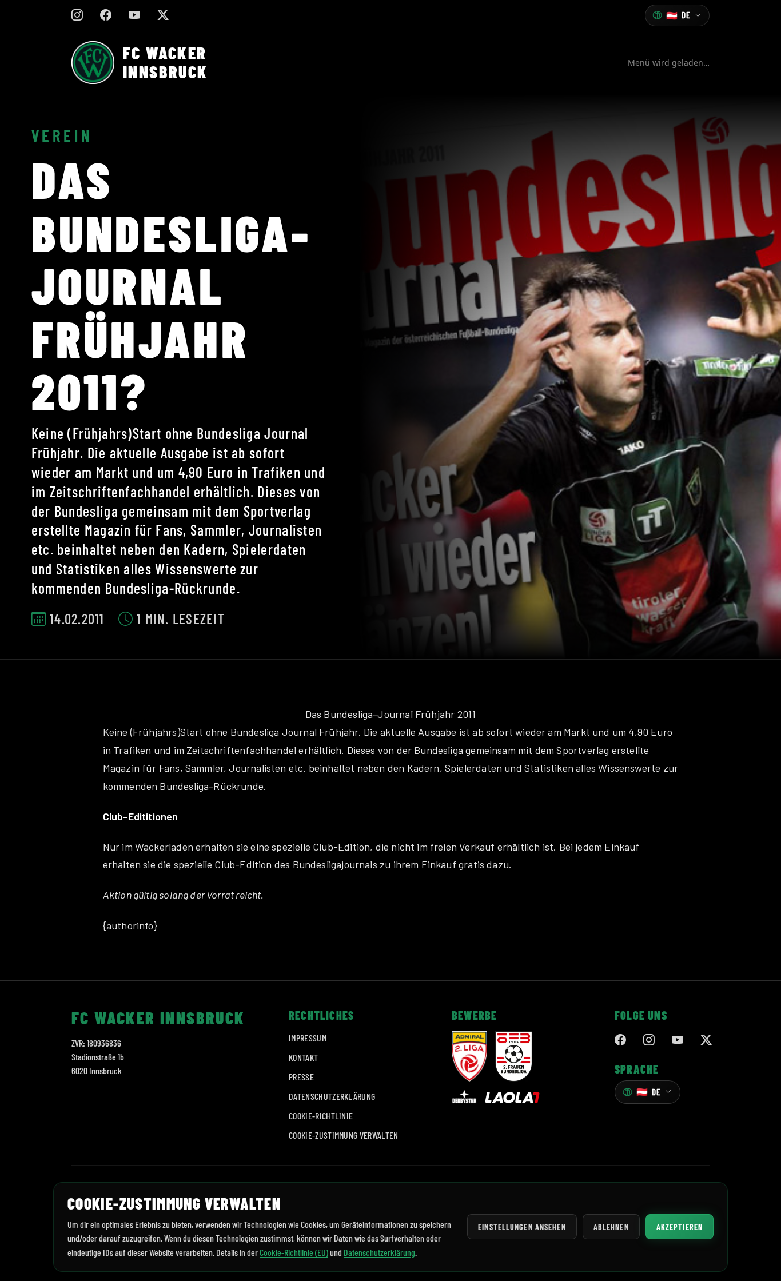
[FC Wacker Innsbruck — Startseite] (92, 62)
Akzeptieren (679, 1227)
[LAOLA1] (512, 1097)
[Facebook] (620, 1039)
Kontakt (303, 1057)
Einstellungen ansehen (522, 1227)
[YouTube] (677, 1039)
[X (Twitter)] (706, 1039)
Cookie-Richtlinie (321, 1115)
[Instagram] (649, 1039)
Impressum (307, 1037)
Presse (301, 1076)
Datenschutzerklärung (332, 1096)
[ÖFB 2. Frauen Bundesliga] (513, 1056)
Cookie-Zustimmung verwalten (344, 1135)
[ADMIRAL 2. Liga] (469, 1056)
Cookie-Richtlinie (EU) (294, 1252)
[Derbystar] (464, 1098)
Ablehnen (611, 1227)
